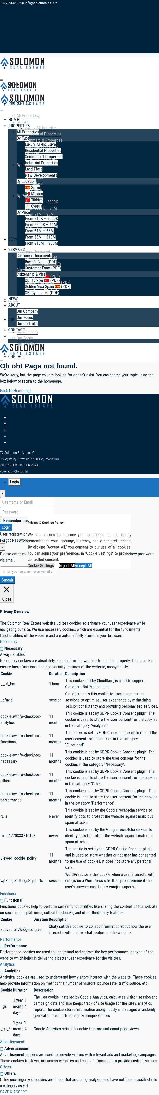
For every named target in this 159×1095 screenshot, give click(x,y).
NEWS (13, 298)
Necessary (13, 648)
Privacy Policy (8, 459)
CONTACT (16, 356)
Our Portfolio (27, 344)
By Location (26, 181)
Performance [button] (10, 939)
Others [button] (5, 1066)
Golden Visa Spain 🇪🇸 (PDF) (48, 286)
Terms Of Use (26, 459)
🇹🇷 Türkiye (34, 199)
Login (6, 527)
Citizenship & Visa (31, 274)
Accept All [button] (83, 565)
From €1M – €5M (39, 214)
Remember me (15, 520)
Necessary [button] (8, 641)
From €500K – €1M (41, 224)
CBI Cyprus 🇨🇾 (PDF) (42, 292)
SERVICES (16, 239)
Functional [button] (8, 893)
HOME (13, 119)
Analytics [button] (7, 964)
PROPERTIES (19, 103)
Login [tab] (14, 481)
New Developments (41, 175)
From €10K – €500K (41, 218)
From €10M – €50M (41, 243)
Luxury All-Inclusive (40, 127)
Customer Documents (34, 251)
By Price (23, 195)
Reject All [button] (67, 565)
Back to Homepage (15, 390)
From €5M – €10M (40, 237)
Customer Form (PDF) (43, 268)
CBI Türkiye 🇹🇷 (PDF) (42, 280)
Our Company (27, 331)
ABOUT (14, 319)
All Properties (28, 115)
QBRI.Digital (21, 471)
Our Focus (25, 338)
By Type (23, 121)
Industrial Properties (41, 162)
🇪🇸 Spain (32, 187)
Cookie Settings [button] (41, 565)
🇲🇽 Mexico (34, 193)
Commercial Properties (44, 140)
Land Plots (33, 169)
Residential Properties (43, 134)
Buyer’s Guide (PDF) (41, 261)
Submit (7, 580)
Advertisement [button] (12, 1041)
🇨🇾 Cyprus (33, 206)
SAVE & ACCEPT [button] (13, 1091)
